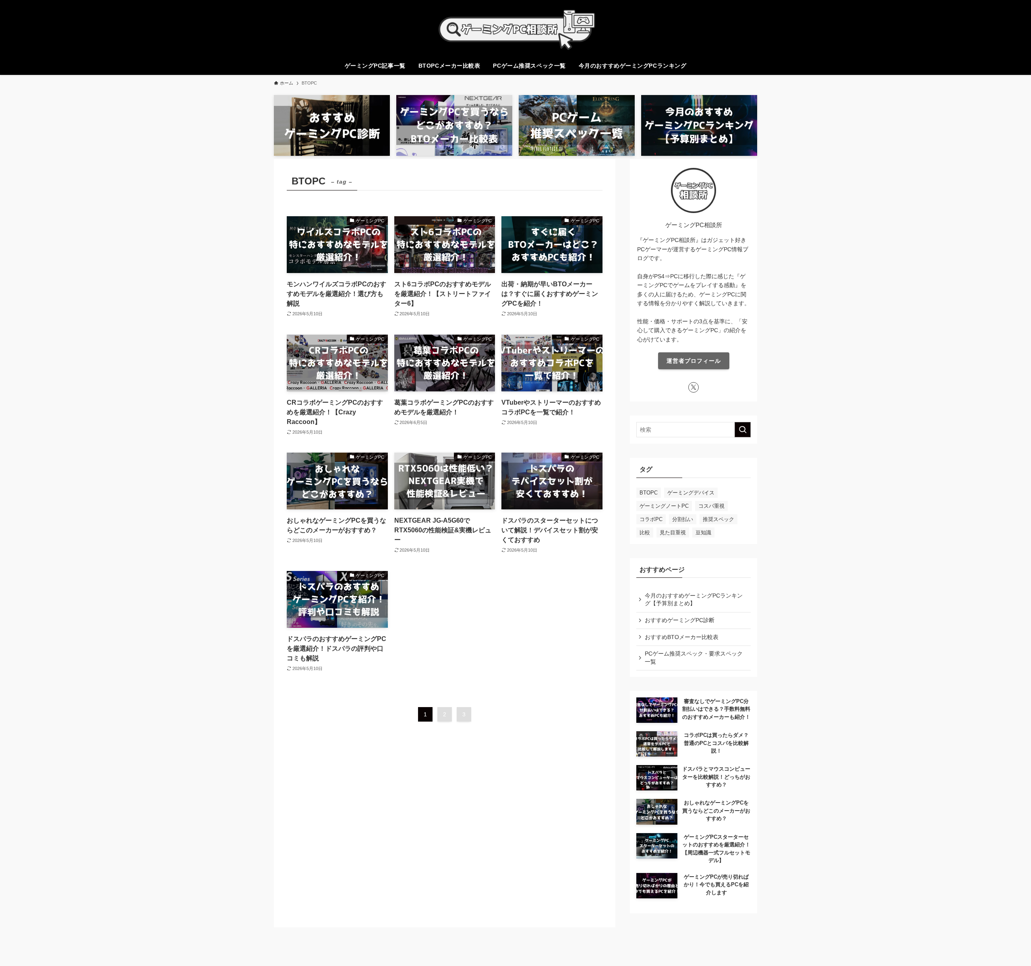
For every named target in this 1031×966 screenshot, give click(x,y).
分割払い (682, 519)
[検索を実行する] (743, 429)
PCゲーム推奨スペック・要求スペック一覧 (694, 657)
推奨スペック (718, 519)
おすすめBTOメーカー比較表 (681, 637)
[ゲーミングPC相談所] (515, 30)
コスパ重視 (711, 506)
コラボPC (651, 519)
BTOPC (649, 493)
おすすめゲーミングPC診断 (679, 620)
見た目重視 (673, 533)
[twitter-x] (693, 387)
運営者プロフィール (694, 361)
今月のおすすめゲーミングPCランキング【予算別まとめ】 (694, 599)
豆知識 (703, 533)
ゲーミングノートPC (664, 506)
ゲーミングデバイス (690, 493)
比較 (645, 533)
